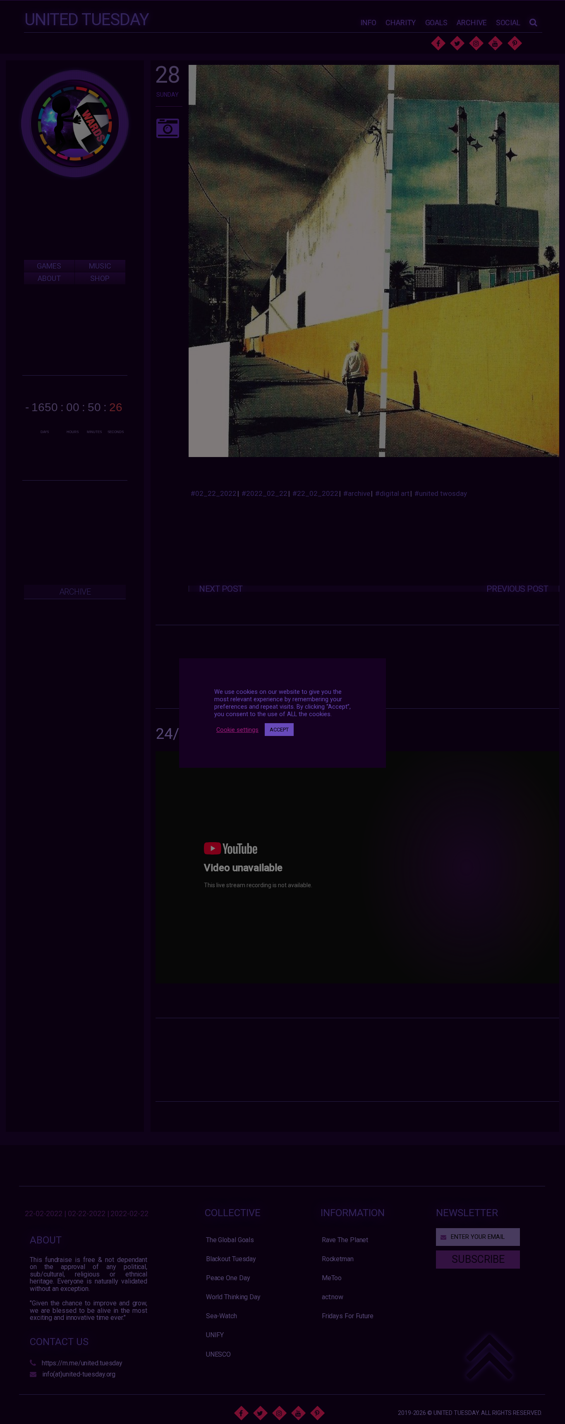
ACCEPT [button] (279, 729)
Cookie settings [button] (237, 729)
